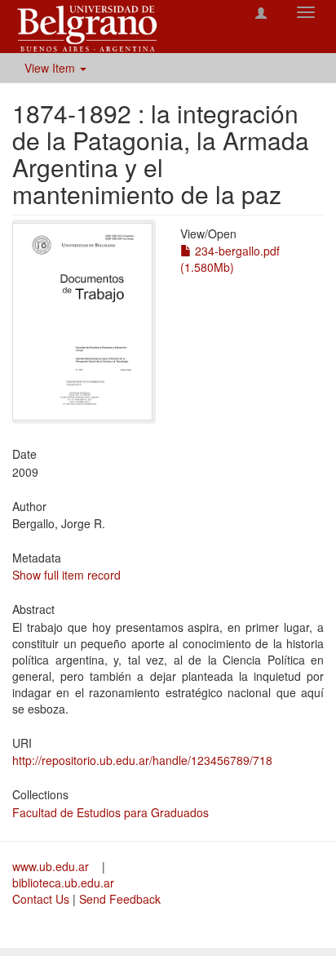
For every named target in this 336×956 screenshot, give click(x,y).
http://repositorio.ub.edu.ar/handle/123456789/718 (142, 760)
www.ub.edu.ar (52, 866)
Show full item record (66, 575)
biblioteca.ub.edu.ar (63, 882)
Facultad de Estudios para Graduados (110, 812)
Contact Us (40, 899)
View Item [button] (51, 68)
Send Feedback (120, 899)
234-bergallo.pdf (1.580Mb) (230, 258)
